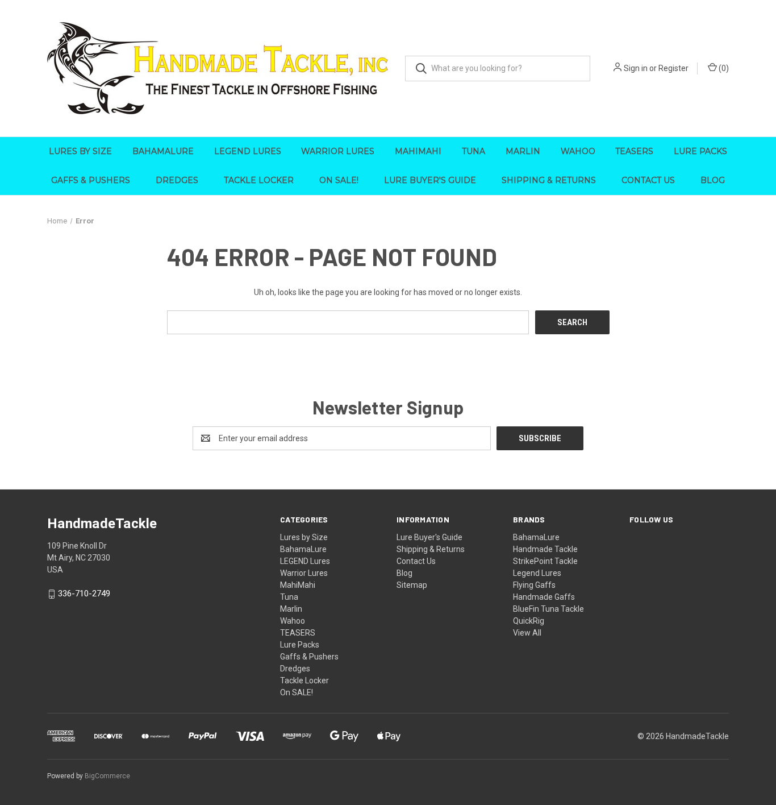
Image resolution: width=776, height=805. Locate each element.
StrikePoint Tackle (545, 561)
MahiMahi (418, 151)
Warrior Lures (337, 151)
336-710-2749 (84, 594)
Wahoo (578, 151)
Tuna (473, 151)
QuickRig (528, 620)
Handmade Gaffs (544, 596)
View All (527, 632)
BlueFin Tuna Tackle (548, 608)
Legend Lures (537, 573)
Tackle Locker (259, 180)
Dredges (177, 180)
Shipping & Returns (549, 180)
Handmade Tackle (545, 549)
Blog (712, 180)
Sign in (636, 68)
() (723, 68)
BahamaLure (163, 151)
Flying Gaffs (534, 585)
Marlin (523, 151)
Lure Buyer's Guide (430, 180)
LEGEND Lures (247, 151)
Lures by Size (80, 151)
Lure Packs (700, 151)
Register (673, 68)
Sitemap (412, 585)
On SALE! (338, 180)
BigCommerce (107, 776)
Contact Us (648, 180)
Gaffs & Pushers (90, 180)
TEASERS (634, 151)
